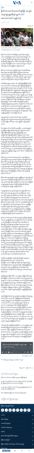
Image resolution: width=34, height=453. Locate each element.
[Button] (30, 26)
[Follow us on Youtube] (10, 410)
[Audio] (22, 451)
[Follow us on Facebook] (2, 410)
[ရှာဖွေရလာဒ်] (29, 451)
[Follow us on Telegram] (17, 410)
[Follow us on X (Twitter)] (6, 410)
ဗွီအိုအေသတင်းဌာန (9, 346)
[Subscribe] (28, 410)
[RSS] (21, 410)
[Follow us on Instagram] (13, 410)
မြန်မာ (2, 7)
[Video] (15, 451)
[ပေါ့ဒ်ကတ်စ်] (25, 410)
